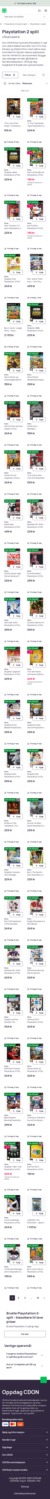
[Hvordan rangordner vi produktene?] (5, 83)
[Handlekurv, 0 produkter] (39, 10)
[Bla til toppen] (43, 1380)
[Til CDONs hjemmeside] (4, 10)
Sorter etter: (14, 83)
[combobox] (25, 16)
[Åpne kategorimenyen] (46, 10)
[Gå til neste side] (44, 1298)
